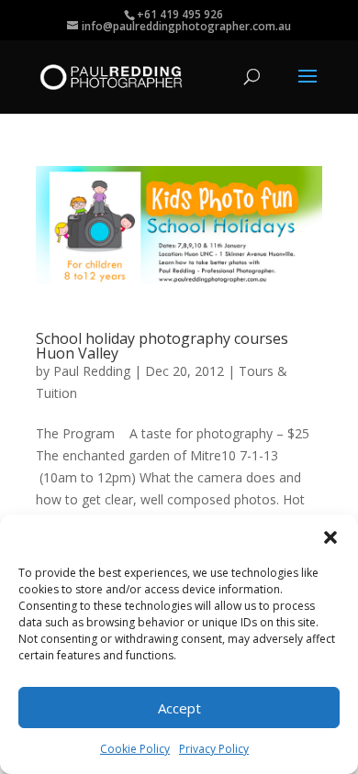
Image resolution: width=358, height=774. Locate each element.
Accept (179, 708)
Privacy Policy (214, 749)
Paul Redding (91, 371)
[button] (330, 537)
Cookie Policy (135, 749)
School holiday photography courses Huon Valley (162, 345)
